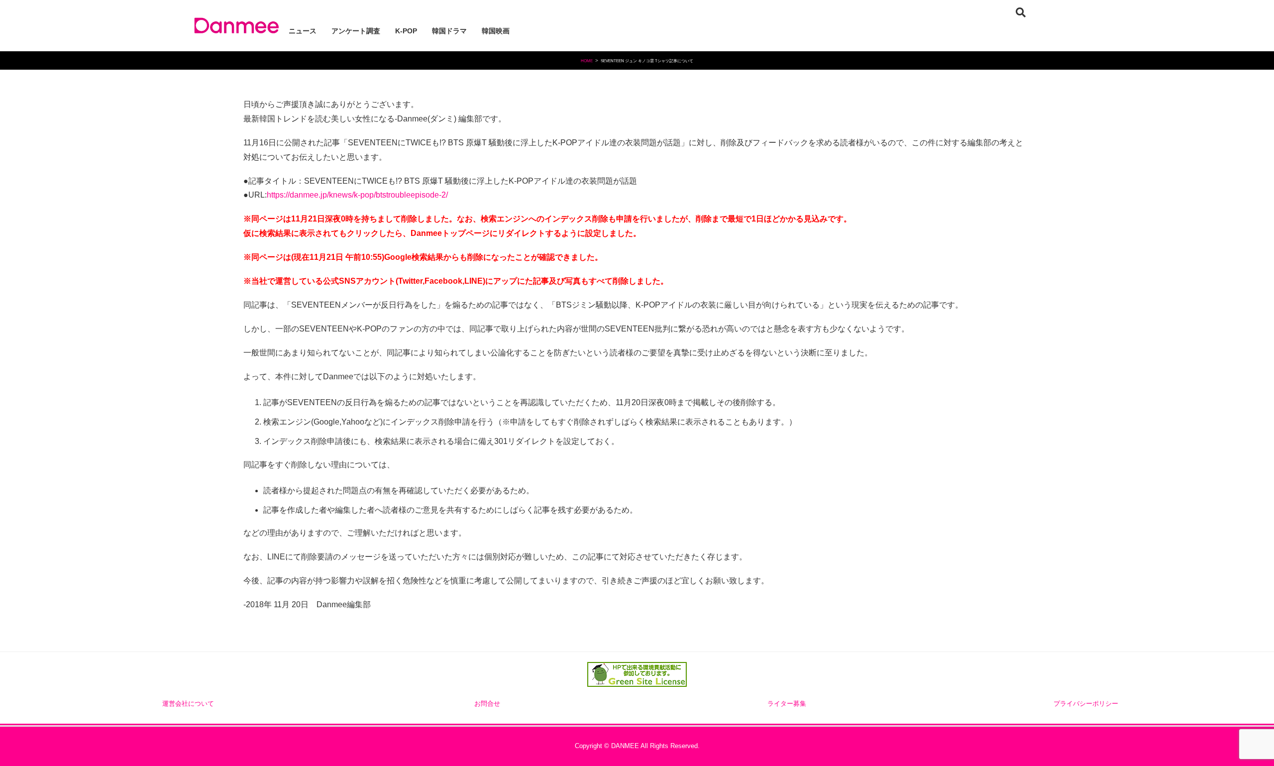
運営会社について (188, 703)
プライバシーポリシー (1086, 703)
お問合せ (487, 703)
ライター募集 (786, 703)
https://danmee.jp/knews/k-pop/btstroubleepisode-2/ (357, 195)
